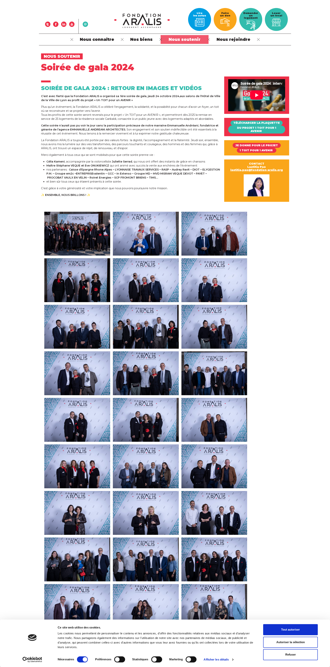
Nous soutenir (185, 39)
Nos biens (141, 39)
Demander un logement (250, 15)
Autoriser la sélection (290, 642)
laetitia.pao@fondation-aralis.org (256, 170)
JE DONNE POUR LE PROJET (256, 145)
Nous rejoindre (233, 39)
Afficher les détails (216, 659)
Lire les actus (199, 14)
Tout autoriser (290, 629)
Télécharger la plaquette (256, 123)
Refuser (290, 654)
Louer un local (276, 14)
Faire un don (225, 14)
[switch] (119, 659)
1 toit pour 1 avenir (256, 150)
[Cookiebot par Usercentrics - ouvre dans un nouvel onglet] (32, 659)
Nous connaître (97, 39)
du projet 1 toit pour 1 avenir (256, 129)
